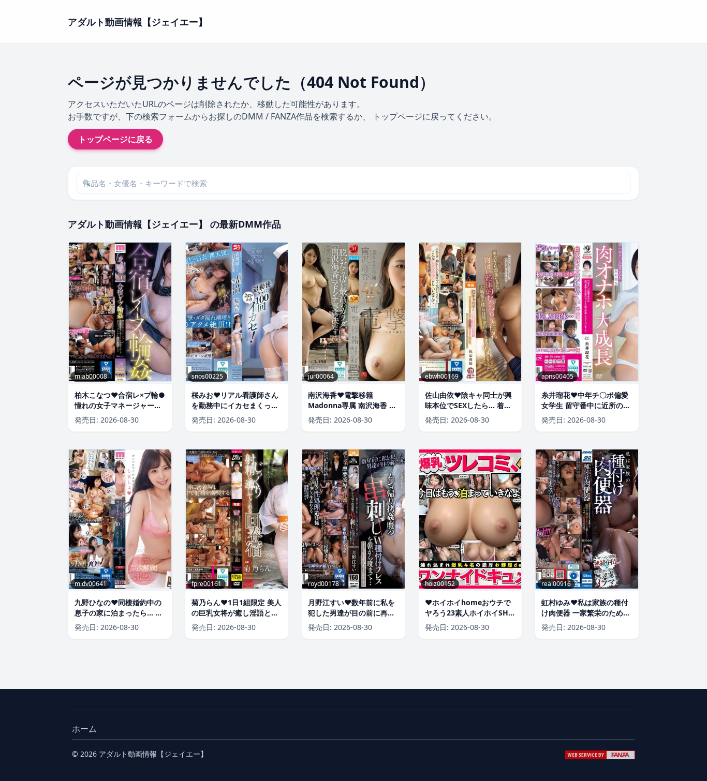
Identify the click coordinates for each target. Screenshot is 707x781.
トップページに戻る (115, 139)
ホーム (84, 728)
